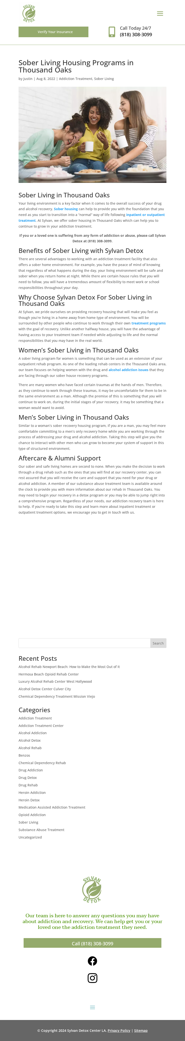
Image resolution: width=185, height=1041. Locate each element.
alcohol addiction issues (128, 369)
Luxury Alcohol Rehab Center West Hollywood (55, 681)
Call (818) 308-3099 (92, 943)
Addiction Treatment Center (41, 725)
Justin (28, 78)
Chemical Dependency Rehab (42, 763)
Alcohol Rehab (30, 748)
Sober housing (66, 209)
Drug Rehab (28, 785)
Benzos (24, 755)
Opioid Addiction (32, 814)
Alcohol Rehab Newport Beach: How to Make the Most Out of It (69, 666)
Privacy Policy (119, 1030)
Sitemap (141, 1030)
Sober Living (104, 78)
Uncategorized (30, 837)
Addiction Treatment (75, 78)
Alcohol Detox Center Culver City (45, 689)
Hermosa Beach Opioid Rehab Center (49, 674)
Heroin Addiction (32, 792)
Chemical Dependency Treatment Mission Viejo (57, 696)
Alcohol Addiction (33, 733)
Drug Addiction (31, 770)
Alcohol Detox (30, 740)
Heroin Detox (29, 800)
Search (158, 643)
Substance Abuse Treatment (41, 829)
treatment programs (149, 323)
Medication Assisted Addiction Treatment (52, 807)
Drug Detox (28, 777)
